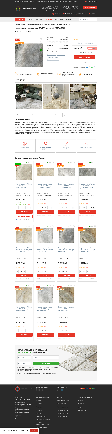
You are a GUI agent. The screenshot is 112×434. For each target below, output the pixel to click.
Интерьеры (39, 19)
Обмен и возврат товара (43, 419)
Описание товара (22, 115)
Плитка (23, 24)
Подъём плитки (87, 74)
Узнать (94, 48)
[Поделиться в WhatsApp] (92, 67)
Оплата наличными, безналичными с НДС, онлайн (68, 74)
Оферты (33, 367)
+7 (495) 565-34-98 (50, 8)
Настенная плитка (62, 410)
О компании (18, 1)
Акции (50, 19)
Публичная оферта (41, 427)
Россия (29, 24)
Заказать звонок (90, 7)
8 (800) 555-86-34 (70, 8)
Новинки (30, 19)
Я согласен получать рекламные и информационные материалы (37, 373)
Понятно (33, 430)
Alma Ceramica (36, 24)
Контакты (64, 1)
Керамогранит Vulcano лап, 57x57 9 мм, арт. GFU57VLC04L (24, 309)
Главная (17, 24)
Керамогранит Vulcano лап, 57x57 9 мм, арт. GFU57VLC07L (45, 309)
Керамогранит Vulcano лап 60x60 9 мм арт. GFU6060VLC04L (24, 186)
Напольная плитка (62, 407)
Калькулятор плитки (53, 60)
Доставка (32, 1)
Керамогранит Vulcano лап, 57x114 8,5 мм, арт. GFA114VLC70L (87, 186)
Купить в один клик (24, 216)
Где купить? (51, 1)
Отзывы (58, 115)
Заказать (84, 62)
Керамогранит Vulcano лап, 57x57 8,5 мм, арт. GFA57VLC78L (87, 250)
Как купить (44, 1)
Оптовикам (25, 1)
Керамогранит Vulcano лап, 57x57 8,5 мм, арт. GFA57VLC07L (45, 250)
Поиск (16, 419)
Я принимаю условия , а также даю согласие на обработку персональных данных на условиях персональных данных (38, 369)
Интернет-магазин (42, 397)
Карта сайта (18, 415)
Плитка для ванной (62, 413)
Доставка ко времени (26, 74)
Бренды (68, 19)
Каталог (21, 19)
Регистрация (93, 1)
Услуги (38, 1)
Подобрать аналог (52, 57)
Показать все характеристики (56, 55)
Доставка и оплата (70, 115)
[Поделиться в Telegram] (87, 67)
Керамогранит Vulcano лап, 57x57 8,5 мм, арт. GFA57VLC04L (24, 250)
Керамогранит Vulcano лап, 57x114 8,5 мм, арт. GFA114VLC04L (45, 186)
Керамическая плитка (63, 400)
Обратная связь (73, 1)
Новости (58, 1)
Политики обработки (44, 369)
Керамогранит (61, 403)
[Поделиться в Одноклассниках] (89, 67)
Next (95, 97)
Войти (88, 1)
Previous (16, 97)
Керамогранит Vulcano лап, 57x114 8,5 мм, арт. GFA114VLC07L (66, 186)
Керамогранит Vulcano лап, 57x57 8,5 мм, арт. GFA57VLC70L (66, 250)
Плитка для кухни (62, 416)
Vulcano (44, 24)
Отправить (46, 363)
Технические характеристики (41, 115)
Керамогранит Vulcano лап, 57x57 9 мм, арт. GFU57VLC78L (66, 309)
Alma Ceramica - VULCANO (23, 219)
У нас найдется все (85, 397)
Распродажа (59, 19)
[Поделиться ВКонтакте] (94, 67)
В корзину (24, 211)
